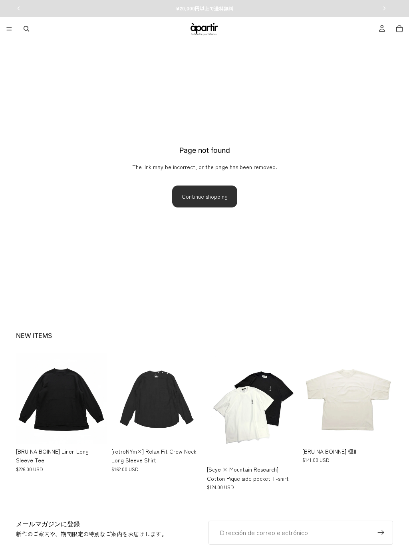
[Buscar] (26, 29)
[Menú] (9, 29)
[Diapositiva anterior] (25, 398)
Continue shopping (205, 196)
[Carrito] (399, 29)
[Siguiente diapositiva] (98, 398)
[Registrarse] (381, 532)
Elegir (196, 431)
